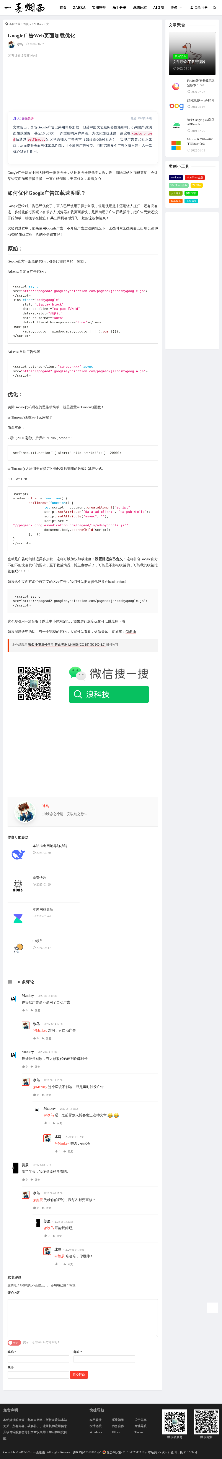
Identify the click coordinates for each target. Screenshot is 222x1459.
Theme (138, 1432)
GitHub (131, 631)
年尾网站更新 (43, 909)
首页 (63, 7)
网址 (11, 1367)
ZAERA (79, 7)
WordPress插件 (178, 185)
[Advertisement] (83, 84)
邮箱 (77, 1352)
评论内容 (14, 1292)
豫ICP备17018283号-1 (87, 1452)
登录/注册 (200, 7)
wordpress (175, 177)
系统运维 (140, 7)
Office (116, 1432)
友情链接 (96, 1426)
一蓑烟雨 (39, 1452)
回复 (37, 1010)
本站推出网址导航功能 (50, 846)
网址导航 (140, 1426)
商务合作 (118, 1426)
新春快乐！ (41, 877)
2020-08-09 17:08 (42, 1165)
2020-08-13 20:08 (64, 1221)
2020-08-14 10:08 (53, 1080)
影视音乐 (175, 201)
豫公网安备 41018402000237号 (127, 1452)
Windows (96, 1432)
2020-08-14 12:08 (53, 1024)
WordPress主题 (195, 177)
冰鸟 (20, 44)
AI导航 (158, 7)
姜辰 (25, 1165)
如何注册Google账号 (200, 100)
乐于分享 (119, 7)
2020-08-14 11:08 (47, 995)
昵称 (12, 1352)
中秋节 (38, 941)
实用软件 (99, 7)
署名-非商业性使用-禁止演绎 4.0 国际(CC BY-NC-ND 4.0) (67, 644)
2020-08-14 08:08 (47, 1052)
